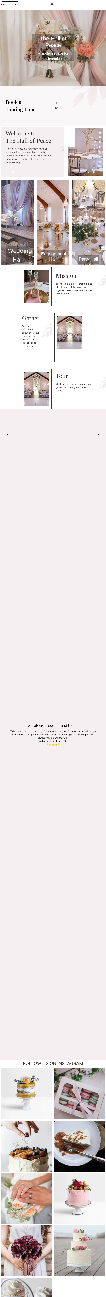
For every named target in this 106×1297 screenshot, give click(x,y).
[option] (53, 734)
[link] (22, 105)
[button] (52, 4)
